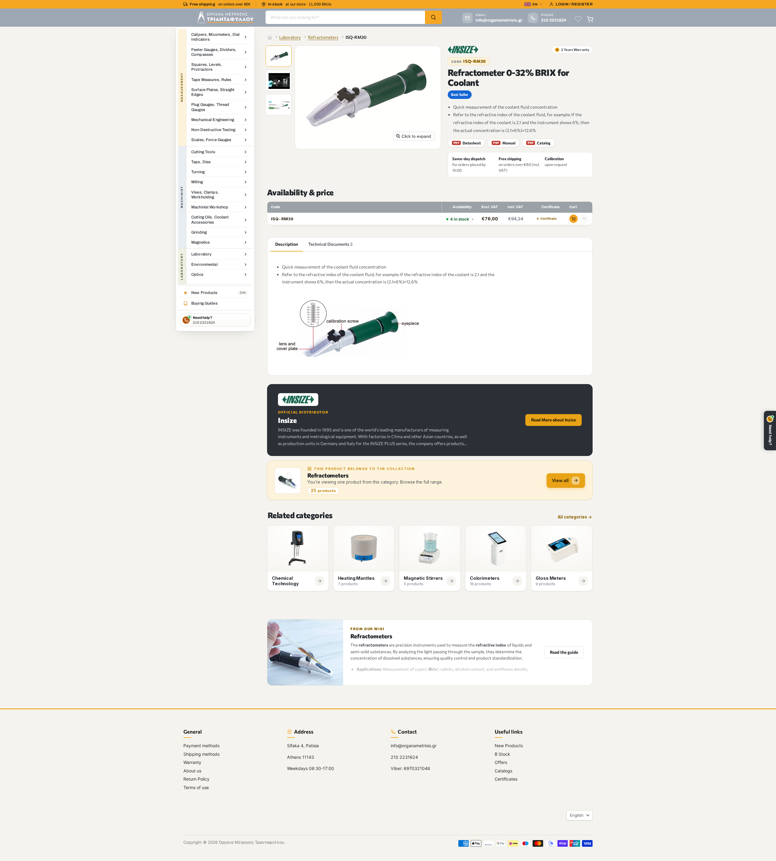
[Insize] (463, 49)
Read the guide (564, 652)
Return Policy (196, 779)
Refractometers (323, 37)
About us (192, 770)
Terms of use (196, 787)
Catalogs (503, 770)
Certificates (506, 779)
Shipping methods (201, 753)
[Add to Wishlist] (584, 218)
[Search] (433, 17)
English (577, 815)
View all (560, 480)
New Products (509, 745)
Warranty (192, 762)
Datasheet (467, 142)
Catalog (539, 142)
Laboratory (290, 37)
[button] (279, 56)
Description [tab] (286, 244)
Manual (504, 142)
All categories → (575, 517)
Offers (501, 762)
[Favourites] (578, 19)
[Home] (270, 37)
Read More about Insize (553, 419)
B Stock (502, 753)
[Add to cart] (573, 219)
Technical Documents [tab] (330, 244)
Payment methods (201, 745)
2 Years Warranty (572, 49)
